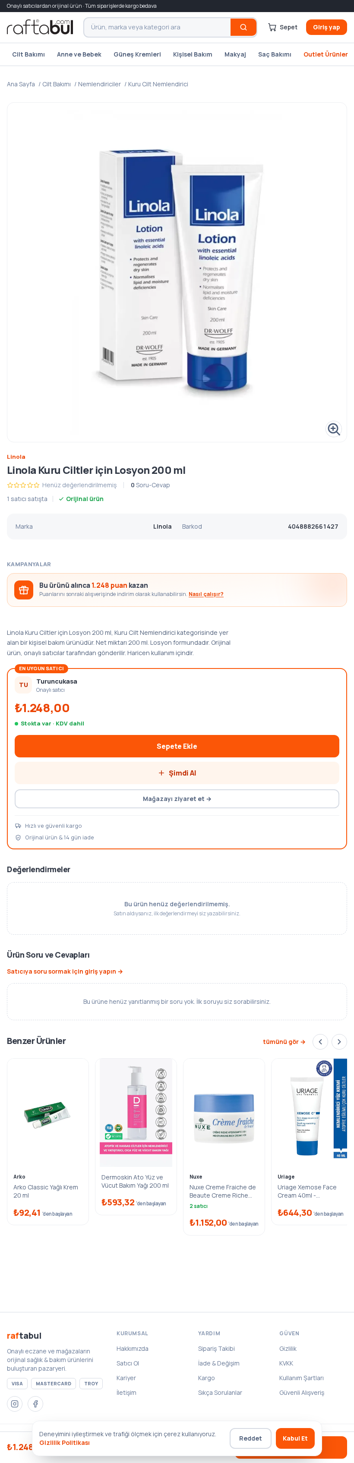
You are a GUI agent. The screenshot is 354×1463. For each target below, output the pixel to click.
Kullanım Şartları (301, 1378)
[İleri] (339, 1042)
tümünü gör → (284, 1041)
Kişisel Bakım (192, 54)
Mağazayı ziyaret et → (177, 799)
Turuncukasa (56, 681)
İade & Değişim (219, 1363)
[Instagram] (14, 1404)
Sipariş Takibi (216, 1348)
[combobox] (157, 27)
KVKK (286, 1363)
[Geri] (320, 1042)
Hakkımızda (133, 1348)
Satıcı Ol (128, 1363)
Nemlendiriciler (99, 84)
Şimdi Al (182, 773)
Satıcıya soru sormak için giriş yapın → (65, 971)
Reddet (250, 1438)
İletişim (126, 1392)
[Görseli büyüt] (177, 272)
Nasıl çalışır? (206, 594)
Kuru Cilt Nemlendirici (158, 84)
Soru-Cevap (150, 485)
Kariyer (126, 1378)
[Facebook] (35, 1404)
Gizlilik (288, 1348)
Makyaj (235, 54)
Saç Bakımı (274, 54)
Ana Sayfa (21, 84)
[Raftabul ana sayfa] (40, 27)
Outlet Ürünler (325, 54)
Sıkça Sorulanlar (220, 1392)
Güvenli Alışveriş (301, 1392)
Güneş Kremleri (137, 54)
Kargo (206, 1378)
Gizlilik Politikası (64, 1442)
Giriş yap (326, 27)
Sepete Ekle (177, 746)
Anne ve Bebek (79, 54)
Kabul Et (295, 1438)
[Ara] (243, 27)
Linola (16, 456)
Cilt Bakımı (28, 54)
